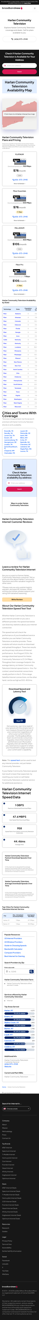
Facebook (6, 1260)
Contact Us (6, 1138)
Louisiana (18, 347)
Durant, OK (8, 438)
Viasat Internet (7, 1168)
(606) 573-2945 (21, 39)
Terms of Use (7, 1244)
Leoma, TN (24, 451)
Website (7, 1066)
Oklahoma (18, 377)
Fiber (4, 313)
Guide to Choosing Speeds (15, 945)
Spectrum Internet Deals (11, 1191)
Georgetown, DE (10, 442)
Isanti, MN (23, 435)
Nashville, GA (25, 442)
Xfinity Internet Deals (10, 1212)
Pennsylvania (18, 380)
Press (4, 1135)
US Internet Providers (13, 938)
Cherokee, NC (25, 444)
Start (18, 721)
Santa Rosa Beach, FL (11, 447)
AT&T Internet (7, 1148)
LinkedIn (5, 1264)
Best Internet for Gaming (14, 956)
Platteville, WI (25, 433)
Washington (18, 399)
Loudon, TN (8, 444)
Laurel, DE (23, 431)
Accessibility (6, 1248)
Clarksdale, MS (9, 453)
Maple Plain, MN (25, 449)
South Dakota (18, 384)
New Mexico (18, 362)
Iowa (17, 336)
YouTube (5, 1271)
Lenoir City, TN (9, 435)
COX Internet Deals (9, 1201)
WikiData (5, 1274)
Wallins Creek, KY (11, 1023)
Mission (5, 1128)
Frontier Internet (8, 1165)
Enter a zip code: (9, 967)
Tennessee (18, 388)
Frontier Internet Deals (10, 1205)
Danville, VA (8, 433)
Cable (5, 339)
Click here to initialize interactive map (19, 114)
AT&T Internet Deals (9, 1188)
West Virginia (18, 403)
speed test (15, 760)
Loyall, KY (8, 1035)
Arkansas (18, 317)
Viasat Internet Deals (9, 1208)
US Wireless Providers (13, 942)
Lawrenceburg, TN (10, 440)
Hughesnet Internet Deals (11, 1215)
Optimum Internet (8, 1178)
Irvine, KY (23, 440)
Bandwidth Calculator (13, 949)
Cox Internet (6, 1161)
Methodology (7, 1131)
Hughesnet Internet (9, 1175)
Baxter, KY (8, 1029)
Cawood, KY (9, 1041)
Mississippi (17, 354)
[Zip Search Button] (31, 971)
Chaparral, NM (9, 451)
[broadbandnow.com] (12, 8)
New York (18, 366)
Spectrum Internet (9, 1151)
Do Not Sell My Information (12, 1251)
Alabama (18, 313)
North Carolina (17, 369)
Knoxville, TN (8, 431)
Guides (4, 1231)
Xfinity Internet (7, 1171)
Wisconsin (18, 407)
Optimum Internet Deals (11, 1219)
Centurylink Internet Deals (11, 1198)
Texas (18, 392)
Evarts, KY (8, 1016)
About (4, 1124)
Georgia (17, 332)
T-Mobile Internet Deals (10, 1195)
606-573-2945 (21, 180)
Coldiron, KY (9, 1047)
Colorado (18, 321)
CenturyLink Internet (9, 1158)
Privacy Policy (7, 1241)
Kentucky (18, 339)
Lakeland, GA (25, 447)
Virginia (17, 395)
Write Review (17, 599)
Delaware (18, 325)
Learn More (27, 3)
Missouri (17, 358)
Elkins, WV (24, 438)
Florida (18, 328)
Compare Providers (12, 953)
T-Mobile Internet (8, 1154)
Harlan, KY (8, 1010)
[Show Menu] (35, 8)
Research (5, 1228)
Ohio (17, 373)
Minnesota (18, 351)
